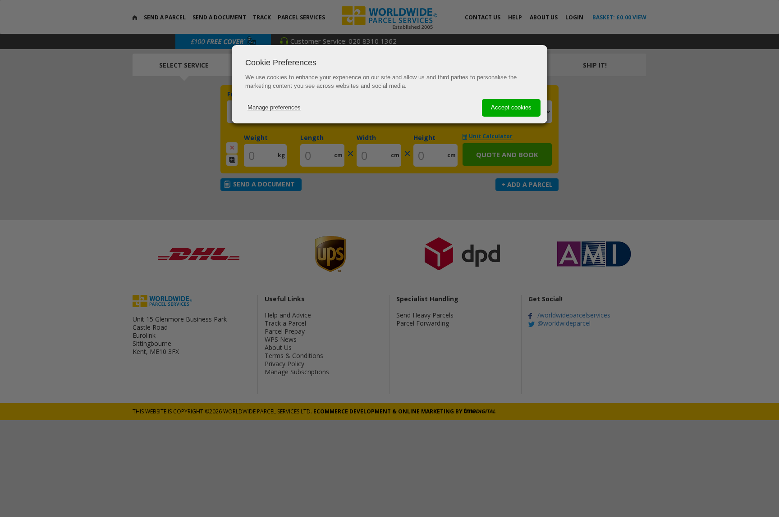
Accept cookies (511, 107)
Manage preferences (274, 107)
